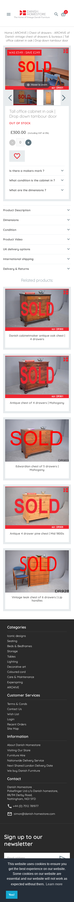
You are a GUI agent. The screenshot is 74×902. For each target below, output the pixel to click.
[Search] (56, 14)
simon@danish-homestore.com (34, 814)
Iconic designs (16, 636)
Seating (12, 641)
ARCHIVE (21, 33)
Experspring (15, 682)
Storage (12, 651)
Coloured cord (16, 672)
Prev (10, 98)
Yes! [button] (12, 894)
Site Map (13, 728)
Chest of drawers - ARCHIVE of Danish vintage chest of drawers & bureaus (37, 34)
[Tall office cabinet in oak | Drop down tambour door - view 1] (25, 97)
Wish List (13, 714)
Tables (11, 656)
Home (9, 33)
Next (63, 98)
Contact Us (14, 709)
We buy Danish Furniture (23, 771)
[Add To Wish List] (17, 156)
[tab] (37, 171)
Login (10, 719)
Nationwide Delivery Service (25, 760)
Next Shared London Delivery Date (30, 765)
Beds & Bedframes (19, 646)
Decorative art (16, 667)
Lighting (12, 661)
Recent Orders (16, 724)
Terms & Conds (17, 704)
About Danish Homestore (23, 745)
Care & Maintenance (20, 677)
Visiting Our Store (18, 750)
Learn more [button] (54, 884)
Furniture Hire (16, 755)
